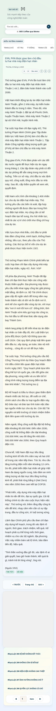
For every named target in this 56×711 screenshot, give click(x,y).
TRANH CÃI (42, 48)
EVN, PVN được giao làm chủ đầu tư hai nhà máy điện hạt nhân (23, 60)
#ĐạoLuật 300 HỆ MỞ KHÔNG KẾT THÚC (24, 654)
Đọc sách (35, 71)
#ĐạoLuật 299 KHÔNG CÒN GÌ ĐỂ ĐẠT (23, 662)
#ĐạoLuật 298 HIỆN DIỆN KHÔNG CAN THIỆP (26, 671)
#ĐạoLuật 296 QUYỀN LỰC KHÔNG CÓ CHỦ (25, 688)
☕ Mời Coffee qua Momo (28, 31)
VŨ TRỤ (20, 48)
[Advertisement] (28, 619)
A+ (28, 71)
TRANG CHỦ (9, 48)
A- (24, 71)
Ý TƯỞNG (31, 48)
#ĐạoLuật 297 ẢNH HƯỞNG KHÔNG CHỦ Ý (25, 680)
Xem (32, 699)
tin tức (10, 572)
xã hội (20, 572)
